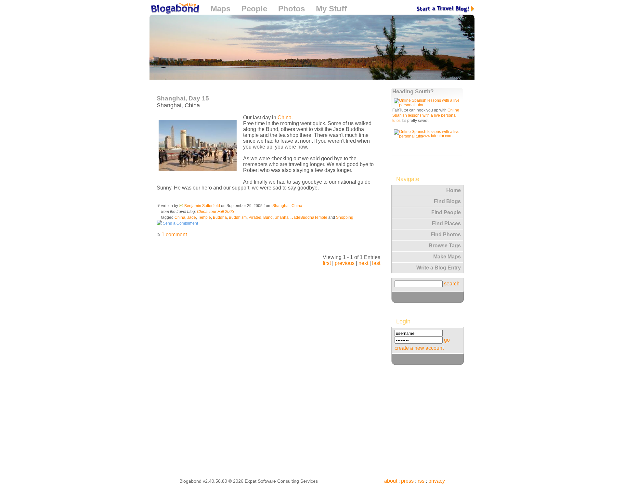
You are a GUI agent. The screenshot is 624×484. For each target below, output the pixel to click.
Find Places (446, 223)
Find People (446, 212)
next (363, 263)
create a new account (419, 348)
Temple (204, 217)
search (452, 283)
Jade (191, 217)
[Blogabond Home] (175, 9)
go (447, 340)
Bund (268, 217)
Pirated (255, 217)
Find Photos (446, 234)
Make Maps (447, 256)
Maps (220, 8)
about (390, 481)
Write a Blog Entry (438, 267)
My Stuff (331, 8)
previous (345, 263)
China (192, 105)
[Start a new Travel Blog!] (445, 9)
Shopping (344, 217)
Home (453, 190)
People (254, 8)
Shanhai (282, 217)
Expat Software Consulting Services (281, 481)
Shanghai (169, 105)
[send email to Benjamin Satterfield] (181, 205)
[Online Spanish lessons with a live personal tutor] (428, 105)
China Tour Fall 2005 (215, 211)
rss (421, 481)
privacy (436, 481)
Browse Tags (445, 245)
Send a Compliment (180, 223)
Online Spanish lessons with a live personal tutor (425, 115)
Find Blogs (447, 201)
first (327, 263)
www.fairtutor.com (437, 136)
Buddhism (238, 217)
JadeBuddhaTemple (309, 217)
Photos (291, 8)
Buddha (220, 217)
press (407, 481)
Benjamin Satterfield (202, 205)
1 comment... (175, 234)
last (376, 263)
